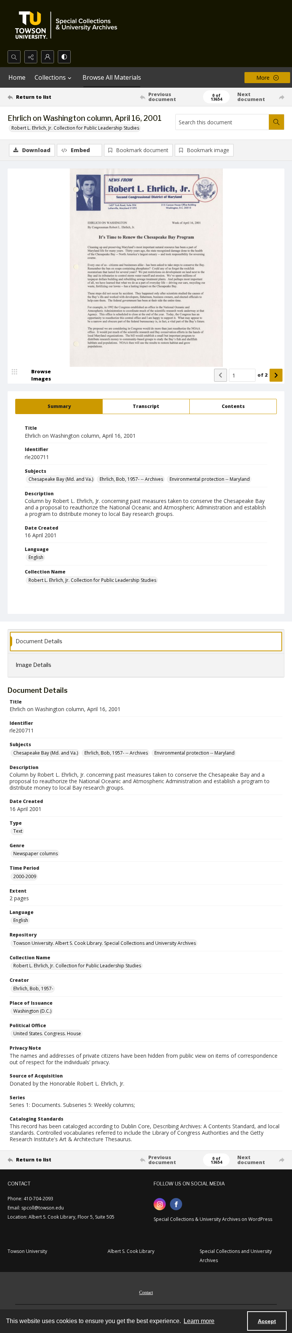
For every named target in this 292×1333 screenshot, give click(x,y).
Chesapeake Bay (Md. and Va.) (61, 479)
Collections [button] (50, 77)
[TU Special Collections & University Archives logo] (68, 25)
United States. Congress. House (47, 1033)
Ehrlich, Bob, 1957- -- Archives (131, 479)
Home (16, 77)
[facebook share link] (176, 1204)
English (36, 557)
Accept (267, 1321)
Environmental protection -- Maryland (210, 479)
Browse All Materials (112, 77)
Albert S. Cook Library (131, 1251)
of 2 (262, 374)
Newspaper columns (35, 853)
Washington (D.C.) (32, 1011)
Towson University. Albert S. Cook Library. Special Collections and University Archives (104, 943)
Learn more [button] (199, 1321)
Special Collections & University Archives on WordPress (213, 1219)
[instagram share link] (160, 1204)
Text (17, 831)
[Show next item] (276, 375)
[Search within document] (276, 122)
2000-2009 (24, 876)
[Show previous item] (220, 375)
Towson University (27, 1251)
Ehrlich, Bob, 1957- (33, 988)
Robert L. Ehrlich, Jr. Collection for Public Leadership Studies (75, 128)
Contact (146, 1292)
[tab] (59, 406)
